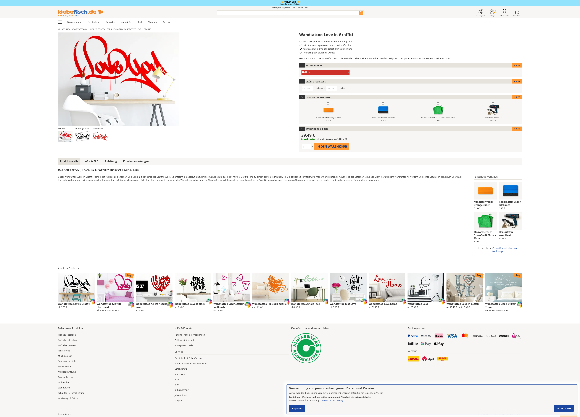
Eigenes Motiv (74, 22)
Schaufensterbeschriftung (71, 392)
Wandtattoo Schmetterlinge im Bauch (230, 305)
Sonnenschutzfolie (67, 361)
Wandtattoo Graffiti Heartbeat (109, 305)
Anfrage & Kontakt (184, 345)
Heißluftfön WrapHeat (506, 233)
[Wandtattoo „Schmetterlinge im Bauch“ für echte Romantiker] (231, 287)
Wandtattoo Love (418, 304)
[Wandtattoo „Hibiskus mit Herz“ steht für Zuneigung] (270, 287)
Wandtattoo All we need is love (151, 305)
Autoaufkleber (65, 366)
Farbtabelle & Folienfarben (188, 358)
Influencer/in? (181, 389)
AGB (177, 379)
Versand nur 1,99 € (336, 139)
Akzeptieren (564, 408)
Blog (177, 384)
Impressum (180, 374)
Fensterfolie (93, 22)
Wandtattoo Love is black (190, 304)
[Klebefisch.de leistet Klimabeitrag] (348, 348)
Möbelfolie (63, 382)
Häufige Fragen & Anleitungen (190, 334)
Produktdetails (69, 161)
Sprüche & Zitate (95, 29)
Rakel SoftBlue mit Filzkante (510, 203)
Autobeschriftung (67, 371)
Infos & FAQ (91, 161)
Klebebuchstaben (67, 334)
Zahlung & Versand (184, 340)
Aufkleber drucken (67, 340)
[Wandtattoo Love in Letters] (464, 287)
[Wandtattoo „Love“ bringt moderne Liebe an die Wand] (426, 287)
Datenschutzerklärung (332, 400)
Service (166, 22)
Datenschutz (181, 368)
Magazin (179, 400)
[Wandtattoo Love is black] (193, 287)
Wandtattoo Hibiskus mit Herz (270, 304)
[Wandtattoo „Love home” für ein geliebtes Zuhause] (387, 287)
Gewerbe (110, 22)
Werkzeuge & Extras (68, 398)
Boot (139, 22)
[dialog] (432, 399)
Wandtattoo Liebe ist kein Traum (500, 305)
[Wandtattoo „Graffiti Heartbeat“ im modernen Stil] (115, 287)
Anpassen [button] (297, 408)
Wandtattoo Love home (383, 304)
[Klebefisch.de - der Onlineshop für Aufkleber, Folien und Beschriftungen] (59, 29)
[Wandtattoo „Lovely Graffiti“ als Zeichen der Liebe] (76, 287)
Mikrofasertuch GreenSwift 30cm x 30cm (485, 235)
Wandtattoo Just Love (343, 304)
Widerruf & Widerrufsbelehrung (191, 363)
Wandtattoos (79, 29)
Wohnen (152, 22)
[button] (65, 136)
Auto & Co (126, 22)
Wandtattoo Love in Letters (462, 304)
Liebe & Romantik (114, 29)
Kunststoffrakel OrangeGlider (483, 203)
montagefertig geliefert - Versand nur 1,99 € (290, 7)
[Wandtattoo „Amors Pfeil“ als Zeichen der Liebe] (309, 287)
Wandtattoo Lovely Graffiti (74, 304)
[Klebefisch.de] (135, 13)
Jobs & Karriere (182, 395)
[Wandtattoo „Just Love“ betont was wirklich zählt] (348, 287)
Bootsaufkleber (65, 377)
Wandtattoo (64, 387)
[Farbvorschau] (100, 136)
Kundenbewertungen (136, 161)
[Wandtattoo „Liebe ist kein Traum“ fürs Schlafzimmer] (503, 287)
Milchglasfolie (65, 355)
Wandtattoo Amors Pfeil (305, 304)
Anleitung (111, 161)
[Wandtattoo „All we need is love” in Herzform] (154, 287)
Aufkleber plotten (67, 345)
